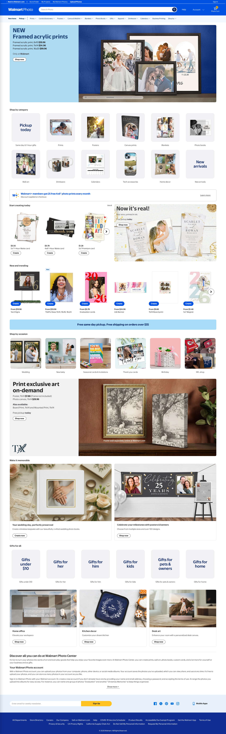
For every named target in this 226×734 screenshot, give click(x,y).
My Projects (45, 2)
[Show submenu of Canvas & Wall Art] (81, 18)
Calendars (144, 19)
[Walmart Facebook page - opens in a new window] (155, 703)
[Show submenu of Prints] (35, 18)
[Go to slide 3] (110, 97)
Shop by (171, 19)
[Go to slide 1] (92, 97)
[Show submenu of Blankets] (92, 18)
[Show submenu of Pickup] (26, 18)
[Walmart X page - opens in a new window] (160, 703)
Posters (60, 19)
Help (184, 9)
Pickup (21, 19)
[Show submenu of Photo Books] (106, 18)
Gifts (111, 19)
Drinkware (132, 19)
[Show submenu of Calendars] (149, 18)
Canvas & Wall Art (74, 19)
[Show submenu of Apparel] (125, 18)
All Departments (19, 720)
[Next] (106, 231)
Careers (49, 720)
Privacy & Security (57, 724)
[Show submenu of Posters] (64, 18)
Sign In (215, 2)
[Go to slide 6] (137, 97)
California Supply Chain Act (98, 724)
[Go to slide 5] (128, 97)
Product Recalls (135, 720)
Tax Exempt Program (165, 720)
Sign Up (96, 703)
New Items (12, 19)
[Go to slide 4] (119, 97)
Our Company (62, 720)
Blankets (88, 19)
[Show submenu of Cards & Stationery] (54, 18)
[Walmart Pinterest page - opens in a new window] (166, 703)
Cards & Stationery (46, 19)
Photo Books (100, 19)
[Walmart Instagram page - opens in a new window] (177, 703)
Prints (32, 19)
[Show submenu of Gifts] (114, 18)
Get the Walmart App (187, 720)
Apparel (121, 19)
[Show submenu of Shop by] (175, 18)
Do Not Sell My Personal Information (129, 724)
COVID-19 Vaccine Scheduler (112, 720)
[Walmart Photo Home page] (20, 9)
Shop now (19, 59)
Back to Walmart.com (16, 2)
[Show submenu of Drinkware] (137, 18)
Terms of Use (205, 720)
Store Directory (36, 720)
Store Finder (34, 2)
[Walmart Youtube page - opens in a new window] (172, 703)
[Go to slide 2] (101, 97)
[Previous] (15, 231)
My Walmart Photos (60, 2)
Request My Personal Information (162, 724)
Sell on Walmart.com (81, 720)
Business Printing (158, 19)
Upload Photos (76, 2)
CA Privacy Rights (75, 724)
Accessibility (151, 720)
